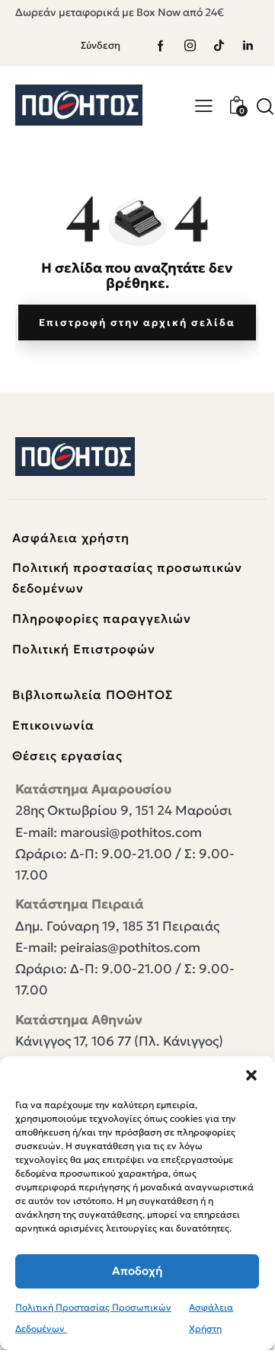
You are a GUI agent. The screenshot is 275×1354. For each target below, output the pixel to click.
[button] (251, 1075)
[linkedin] (247, 45)
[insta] (189, 45)
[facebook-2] (160, 45)
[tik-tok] (218, 45)
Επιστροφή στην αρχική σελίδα (137, 322)
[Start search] (265, 105)
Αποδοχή (137, 1270)
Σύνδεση (100, 45)
